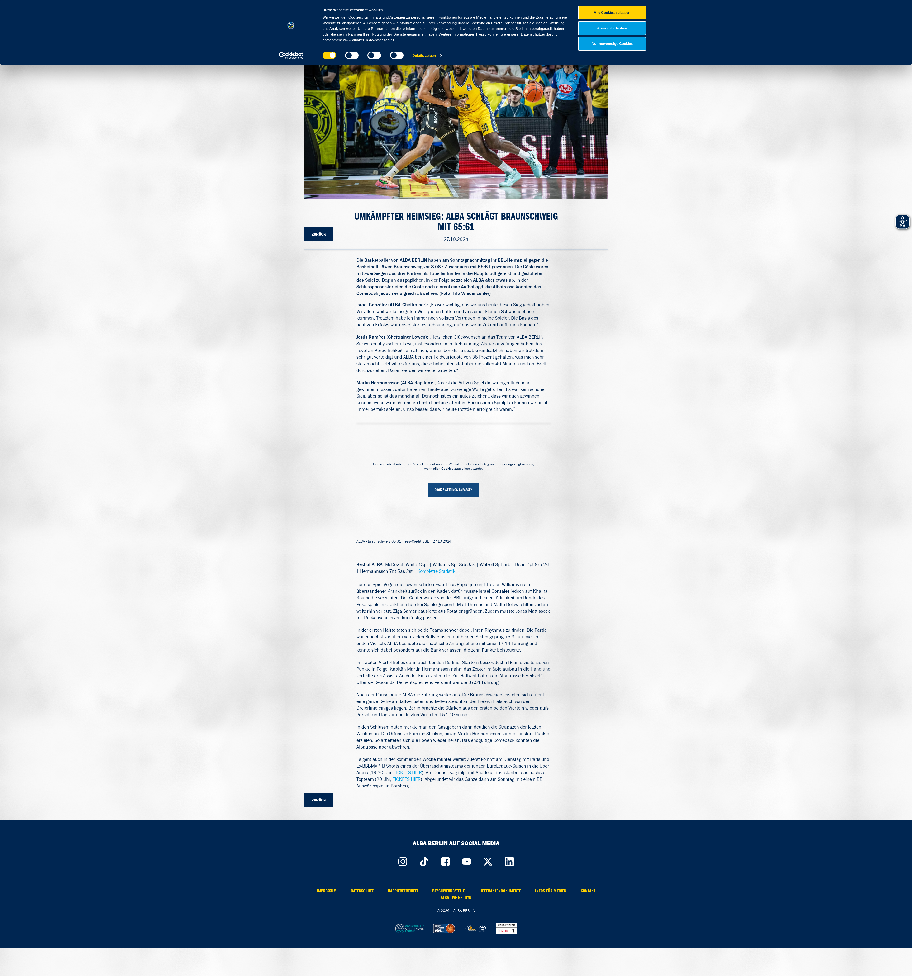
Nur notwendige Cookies (612, 44)
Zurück (319, 234)
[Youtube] (466, 860)
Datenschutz (362, 891)
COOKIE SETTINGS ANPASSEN (454, 490)
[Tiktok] (424, 860)
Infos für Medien (550, 891)
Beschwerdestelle (448, 891)
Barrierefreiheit (403, 891)
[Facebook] (445, 860)
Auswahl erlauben (612, 28)
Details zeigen (424, 55)
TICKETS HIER (408, 772)
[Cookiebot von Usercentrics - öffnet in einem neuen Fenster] (291, 55)
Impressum (327, 891)
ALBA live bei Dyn (456, 897)
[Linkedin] (509, 860)
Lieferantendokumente (500, 891)
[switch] (352, 55)
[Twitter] (488, 860)
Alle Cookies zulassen (612, 12)
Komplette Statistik (436, 571)
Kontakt (588, 891)
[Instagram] (402, 860)
